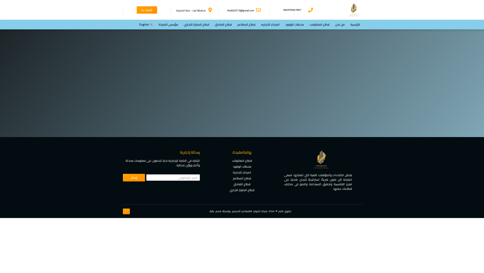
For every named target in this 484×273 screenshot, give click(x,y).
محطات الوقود (294, 24)
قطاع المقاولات (319, 24)
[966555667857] (310, 10)
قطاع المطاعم (246, 24)
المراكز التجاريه (270, 24)
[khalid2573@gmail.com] (258, 10)
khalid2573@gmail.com (240, 10)
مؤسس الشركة (168, 24)
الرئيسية (355, 24)
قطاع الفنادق (223, 24)
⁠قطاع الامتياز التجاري (196, 24)
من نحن (340, 24)
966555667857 (292, 9)
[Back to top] (126, 211)
